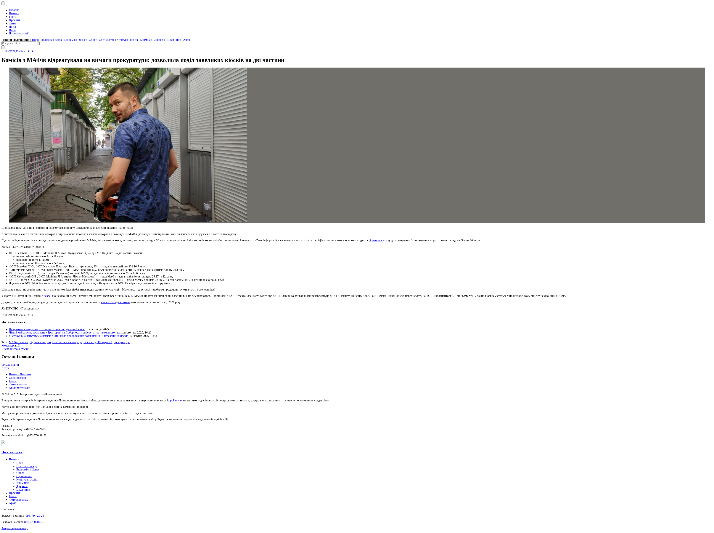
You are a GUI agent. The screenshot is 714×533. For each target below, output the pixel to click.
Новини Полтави (20, 374)
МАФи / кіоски (18, 342)
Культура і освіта (127, 39)
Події (35, 39)
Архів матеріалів (19, 387)
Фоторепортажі (18, 384)
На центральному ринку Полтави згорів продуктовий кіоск (47, 329)
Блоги (13, 16)
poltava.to (176, 400)
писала (46, 295)
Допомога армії (18, 33)
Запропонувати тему (14, 528)
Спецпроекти (17, 377)
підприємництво (40, 342)
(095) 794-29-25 (34, 515)
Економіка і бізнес (75, 39)
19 (17, 345)
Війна (12, 30)
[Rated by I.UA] (9, 444)
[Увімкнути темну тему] (2, 3)
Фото (12, 23)
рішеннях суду (378, 240)
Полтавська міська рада (67, 342)
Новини (14, 13)
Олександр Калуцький (97, 342)
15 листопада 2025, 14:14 (17, 50)
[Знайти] (38, 43)
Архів (187, 39)
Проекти (14, 20)
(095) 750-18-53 (34, 522)
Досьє (12, 26)
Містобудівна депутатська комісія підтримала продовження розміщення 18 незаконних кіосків (68, 335)
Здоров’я (159, 39)
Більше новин (10, 364)
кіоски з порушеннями (115, 302)
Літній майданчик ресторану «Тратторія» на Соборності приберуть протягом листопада (64, 332)
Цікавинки (174, 39)
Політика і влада (51, 39)
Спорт (93, 39)
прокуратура (122, 342)
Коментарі (8, 345)
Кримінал (146, 39)
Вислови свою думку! (15, 348)
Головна (14, 10)
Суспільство (107, 39)
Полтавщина (11, 452)
